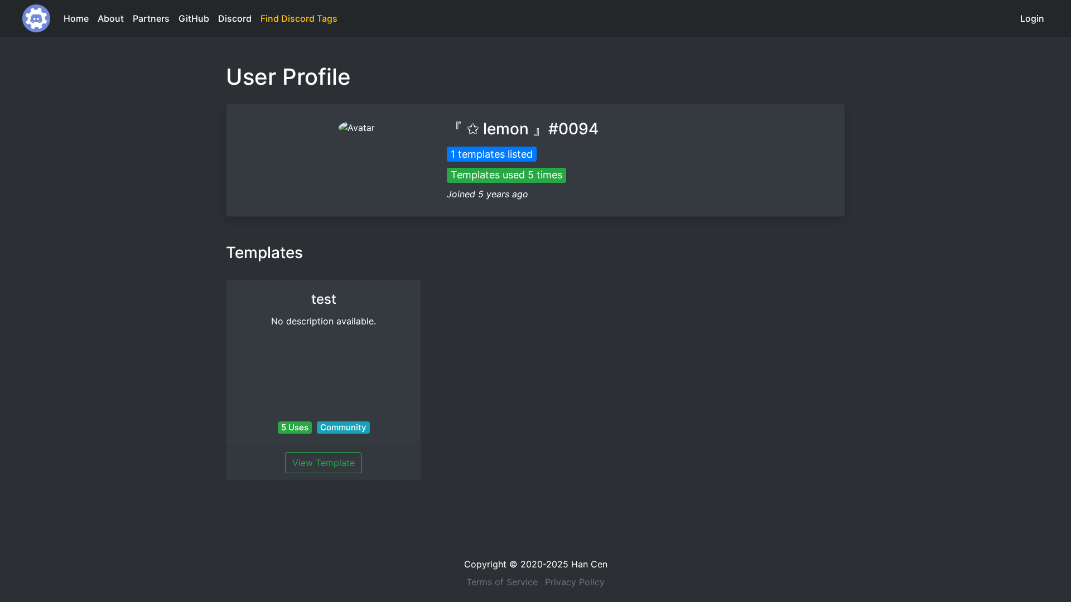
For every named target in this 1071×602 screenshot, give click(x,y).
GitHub (193, 18)
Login (1032, 18)
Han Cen (589, 564)
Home (76, 18)
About (111, 18)
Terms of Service (502, 582)
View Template (323, 462)
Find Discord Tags (298, 18)
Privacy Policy (575, 582)
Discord (235, 18)
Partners (151, 18)
